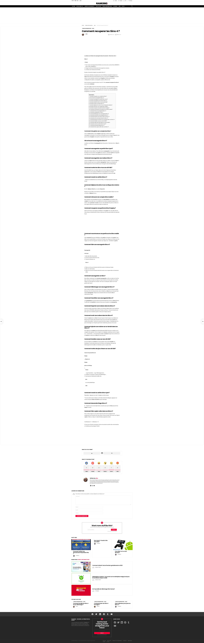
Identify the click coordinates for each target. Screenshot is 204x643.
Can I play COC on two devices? (121, 552)
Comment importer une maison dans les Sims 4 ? (100, 116)
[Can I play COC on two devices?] (123, 544)
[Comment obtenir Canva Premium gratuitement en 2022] (81, 566)
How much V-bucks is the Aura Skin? (101, 541)
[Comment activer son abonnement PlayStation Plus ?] (81, 544)
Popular (121, 0)
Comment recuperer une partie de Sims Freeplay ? (99, 107)
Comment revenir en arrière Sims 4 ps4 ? (98, 123)
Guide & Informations (107, 6)
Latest (116, 0)
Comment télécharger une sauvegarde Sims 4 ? (99, 113)
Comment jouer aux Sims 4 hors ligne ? (101, 604)
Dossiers (115, 6)
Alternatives (130, 640)
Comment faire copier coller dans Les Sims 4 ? (99, 126)
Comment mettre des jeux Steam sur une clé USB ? (100, 122)
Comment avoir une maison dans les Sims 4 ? (99, 118)
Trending (130, 0)
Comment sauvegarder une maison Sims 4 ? (98, 100)
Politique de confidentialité (117, 640)
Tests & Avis (98, 6)
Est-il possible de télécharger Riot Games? (103, 589)
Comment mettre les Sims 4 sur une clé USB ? (99, 102)
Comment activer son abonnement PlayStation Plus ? (81, 553)
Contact (107, 641)
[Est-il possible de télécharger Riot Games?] (81, 590)
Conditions (125, 640)
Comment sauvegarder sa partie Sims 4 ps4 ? (99, 99)
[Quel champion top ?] (202, 321)
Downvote (112, 453)
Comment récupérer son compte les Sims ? (98, 96)
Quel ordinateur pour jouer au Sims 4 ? (122, 604)
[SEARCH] (132, 6)
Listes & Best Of (79, 6)
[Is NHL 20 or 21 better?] (1, 321)
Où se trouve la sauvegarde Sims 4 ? (97, 97)
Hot (125, 0)
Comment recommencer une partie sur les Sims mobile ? (101, 109)
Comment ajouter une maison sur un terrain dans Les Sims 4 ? (102, 119)
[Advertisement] (102, 15)
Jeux (84, 601)
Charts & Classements (89, 6)
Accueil (73, 6)
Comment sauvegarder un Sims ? (96, 112)
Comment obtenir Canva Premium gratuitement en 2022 (107, 565)
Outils (123, 6)
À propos (104, 640)
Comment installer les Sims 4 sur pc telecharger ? (80, 604)
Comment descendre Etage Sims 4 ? (97, 125)
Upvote (92, 453)
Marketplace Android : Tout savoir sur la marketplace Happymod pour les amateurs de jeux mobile (111, 577)
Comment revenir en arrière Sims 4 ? (97, 103)
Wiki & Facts (109, 640)
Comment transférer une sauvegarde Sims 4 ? (99, 115)
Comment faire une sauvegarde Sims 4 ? (98, 110)
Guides (104, 641)
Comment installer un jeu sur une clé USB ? (98, 120)
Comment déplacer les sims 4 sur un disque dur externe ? (101, 105)
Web (119, 6)
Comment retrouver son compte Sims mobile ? (99, 106)
